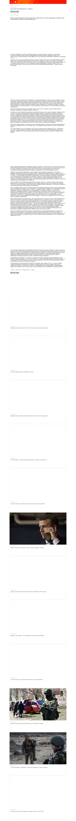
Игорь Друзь (18, 5)
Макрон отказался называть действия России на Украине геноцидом (27, 723)
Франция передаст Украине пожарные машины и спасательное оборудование (29, 415)
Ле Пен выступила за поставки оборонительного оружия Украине (26, 679)
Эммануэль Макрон (26, 269)
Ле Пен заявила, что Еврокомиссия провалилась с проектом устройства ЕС (29, 459)
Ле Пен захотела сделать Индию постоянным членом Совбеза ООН (27, 811)
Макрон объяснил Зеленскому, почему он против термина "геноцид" (27, 547)
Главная (11, 5)
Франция (12, 269)
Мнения (15, 5)
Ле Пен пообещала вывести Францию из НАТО (22, 371)
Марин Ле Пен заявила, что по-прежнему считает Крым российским (27, 635)
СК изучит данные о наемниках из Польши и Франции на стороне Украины (29, 767)
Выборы (32, 269)
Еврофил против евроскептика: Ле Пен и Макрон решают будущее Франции (29, 328)
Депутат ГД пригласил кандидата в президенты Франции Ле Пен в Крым (28, 591)
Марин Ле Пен (18, 269)
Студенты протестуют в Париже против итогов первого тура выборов (28, 503)
